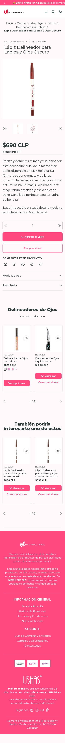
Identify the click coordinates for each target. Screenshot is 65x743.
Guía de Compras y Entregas (33, 635)
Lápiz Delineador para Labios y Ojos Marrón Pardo (15, 473)
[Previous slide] (5, 129)
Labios (51, 23)
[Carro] (60, 12)
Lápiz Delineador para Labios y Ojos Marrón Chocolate (46, 473)
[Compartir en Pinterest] (32, 265)
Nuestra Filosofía (32, 606)
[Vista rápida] (26, 338)
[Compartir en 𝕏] (14, 265)
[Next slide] (60, 129)
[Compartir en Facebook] (5, 265)
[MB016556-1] (5, 369)
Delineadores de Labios (30, 27)
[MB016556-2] (8, 369)
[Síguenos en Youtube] (42, 710)
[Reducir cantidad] (6, 225)
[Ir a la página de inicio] (14, 11)
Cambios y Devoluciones (32, 640)
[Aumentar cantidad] (59, 225)
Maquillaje (36, 23)
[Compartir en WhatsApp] (23, 265)
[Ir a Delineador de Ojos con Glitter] (17, 339)
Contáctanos (33, 645)
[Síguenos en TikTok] (47, 710)
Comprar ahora (48, 382)
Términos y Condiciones (32, 616)
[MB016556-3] (12, 369)
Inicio (9, 23)
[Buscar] (53, 12)
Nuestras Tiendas (32, 621)
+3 (16, 369)
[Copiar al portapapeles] (41, 265)
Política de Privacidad (32, 611)
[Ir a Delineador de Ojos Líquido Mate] (48, 339)
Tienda (22, 23)
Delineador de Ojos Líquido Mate (47, 360)
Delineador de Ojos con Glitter (16, 360)
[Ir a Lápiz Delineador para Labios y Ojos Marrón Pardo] (17, 451)
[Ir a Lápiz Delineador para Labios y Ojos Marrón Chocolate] (48, 451)
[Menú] (46, 12)
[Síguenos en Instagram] (32, 710)
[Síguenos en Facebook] (37, 710)
